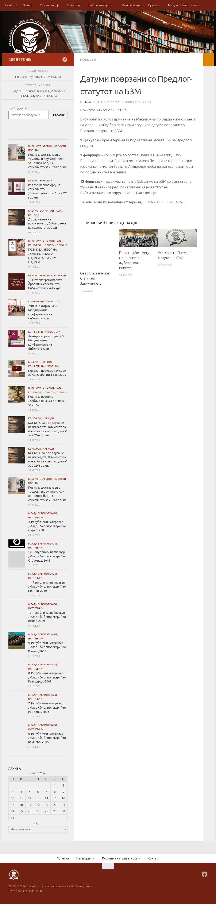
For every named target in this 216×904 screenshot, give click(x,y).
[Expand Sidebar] (208, 59)
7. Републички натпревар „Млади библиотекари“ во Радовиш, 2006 (47, 707)
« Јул (37, 823)
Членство (74, 5)
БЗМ (88, 101)
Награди (33, 215)
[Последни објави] (18, 135)
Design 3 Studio (36, 895)
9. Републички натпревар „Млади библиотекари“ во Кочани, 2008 (47, 647)
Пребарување (17, 108)
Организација (49, 5)
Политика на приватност (119, 858)
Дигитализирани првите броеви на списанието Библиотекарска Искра (45, 284)
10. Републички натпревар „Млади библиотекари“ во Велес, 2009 (47, 617)
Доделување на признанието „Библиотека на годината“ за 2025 (47, 223)
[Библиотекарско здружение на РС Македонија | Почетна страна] (29, 40)
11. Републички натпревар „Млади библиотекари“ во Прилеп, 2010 (47, 586)
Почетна (11, 5)
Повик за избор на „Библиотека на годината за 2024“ (46, 401)
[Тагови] (58, 135)
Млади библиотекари (183, 5)
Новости (88, 59)
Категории (84, 858)
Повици (33, 150)
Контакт (153, 858)
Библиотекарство (102, 5)
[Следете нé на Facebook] (65, 59)
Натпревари (35, 517)
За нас (27, 5)
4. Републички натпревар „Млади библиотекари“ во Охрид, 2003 (47, 526)
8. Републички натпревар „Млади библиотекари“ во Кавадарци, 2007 (47, 677)
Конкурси (34, 245)
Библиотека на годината (45, 210)
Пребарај (59, 114)
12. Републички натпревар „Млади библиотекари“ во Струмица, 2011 (47, 556)
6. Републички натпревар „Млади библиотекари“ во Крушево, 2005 (47, 738)
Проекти (154, 5)
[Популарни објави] (38, 135)
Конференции (132, 5)
